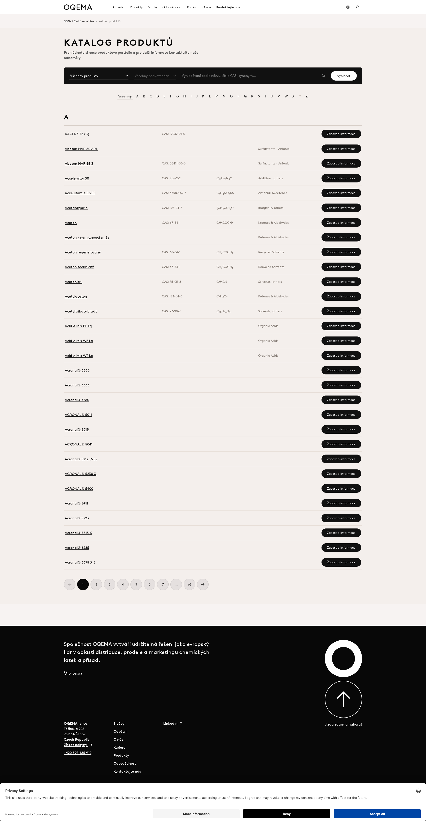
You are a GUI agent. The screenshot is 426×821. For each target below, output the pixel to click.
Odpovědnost (125, 763)
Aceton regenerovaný (83, 252)
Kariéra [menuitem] (192, 7)
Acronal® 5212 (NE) (81, 459)
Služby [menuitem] (152, 7)
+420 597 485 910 (77, 752)
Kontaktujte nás (127, 771)
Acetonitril (73, 281)
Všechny (125, 96)
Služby (119, 723)
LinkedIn (170, 723)
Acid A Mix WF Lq (79, 340)
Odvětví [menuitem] (118, 7)
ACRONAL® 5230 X (80, 473)
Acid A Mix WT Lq (79, 355)
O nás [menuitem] (207, 7)
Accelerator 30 (77, 178)
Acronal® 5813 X (78, 532)
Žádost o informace (341, 134)
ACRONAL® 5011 (78, 414)
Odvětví (120, 731)
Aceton (71, 222)
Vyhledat (343, 76)
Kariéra (120, 747)
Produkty (121, 755)
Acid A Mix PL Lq (78, 326)
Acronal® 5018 (77, 429)
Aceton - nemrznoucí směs (87, 237)
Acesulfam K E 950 (80, 193)
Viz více (73, 673)
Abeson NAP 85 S (79, 163)
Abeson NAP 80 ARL (81, 148)
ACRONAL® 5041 (79, 444)
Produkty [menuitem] (136, 7)
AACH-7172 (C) (77, 134)
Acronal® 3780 (77, 400)
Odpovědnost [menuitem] (172, 7)
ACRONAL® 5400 (79, 488)
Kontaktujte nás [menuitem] (228, 7)
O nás (118, 739)
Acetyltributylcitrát (81, 311)
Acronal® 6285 (77, 547)
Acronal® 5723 (77, 518)
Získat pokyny (76, 744)
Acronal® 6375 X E (80, 562)
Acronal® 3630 (77, 370)
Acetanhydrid (76, 208)
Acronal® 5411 (76, 503)
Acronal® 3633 (77, 385)
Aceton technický (79, 267)
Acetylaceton (76, 296)
